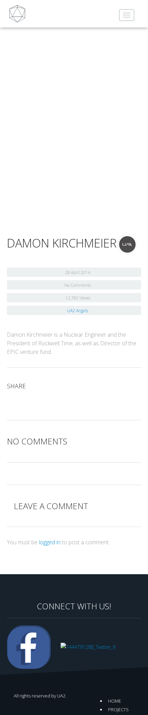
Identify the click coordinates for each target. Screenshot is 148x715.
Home (114, 701)
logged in (50, 542)
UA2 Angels (77, 311)
